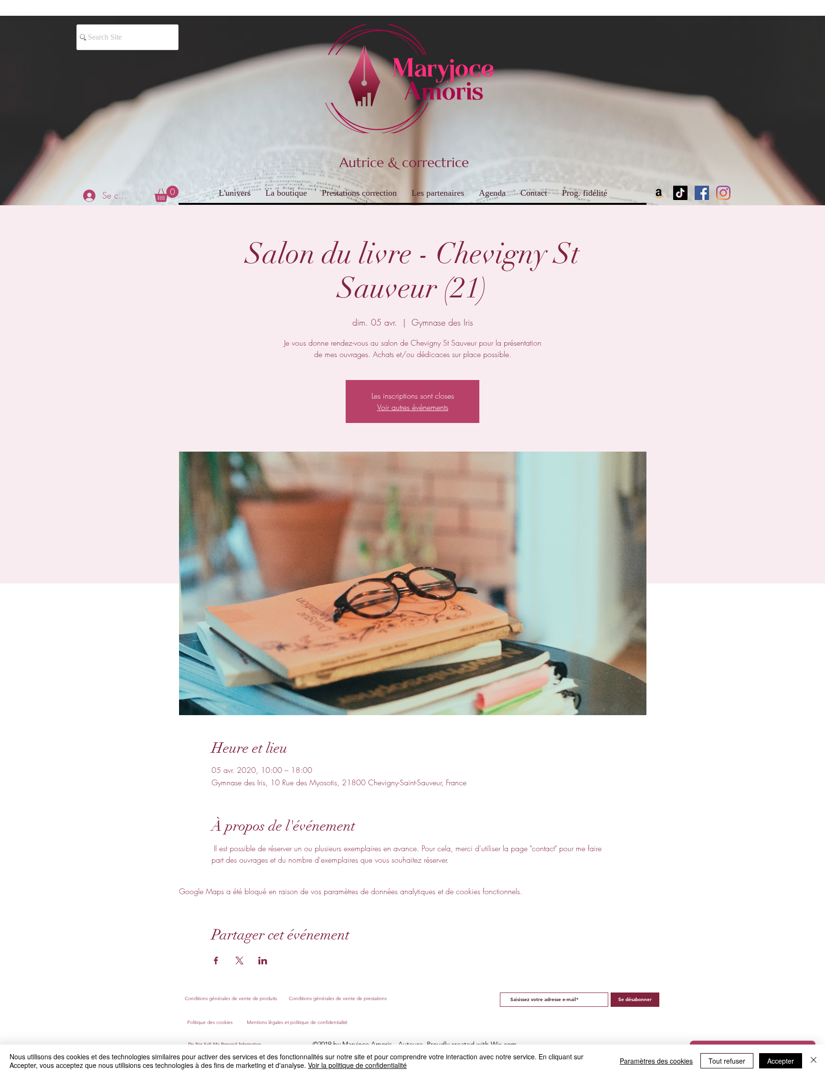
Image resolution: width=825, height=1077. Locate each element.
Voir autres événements (412, 407)
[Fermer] (813, 1060)
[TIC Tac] (680, 193)
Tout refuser (727, 1061)
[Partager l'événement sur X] (239, 960)
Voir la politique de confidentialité (357, 1065)
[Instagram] (723, 193)
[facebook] (702, 193)
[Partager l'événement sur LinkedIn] (262, 960)
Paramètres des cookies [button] (656, 1061)
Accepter (780, 1061)
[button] (166, 194)
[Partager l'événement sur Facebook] (216, 960)
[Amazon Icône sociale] (659, 193)
